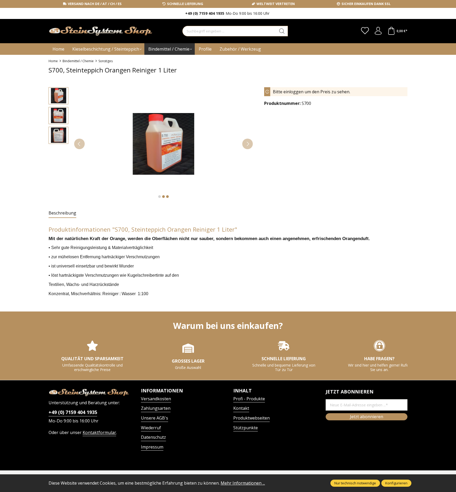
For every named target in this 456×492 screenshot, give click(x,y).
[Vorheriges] (79, 144)
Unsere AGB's (154, 418)
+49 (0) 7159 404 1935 (73, 412)
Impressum (152, 447)
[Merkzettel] (365, 31)
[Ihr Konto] (378, 31)
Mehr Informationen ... (243, 483)
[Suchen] (282, 31)
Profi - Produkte (249, 399)
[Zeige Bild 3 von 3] (167, 196)
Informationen (162, 390)
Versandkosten (156, 399)
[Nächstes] (247, 144)
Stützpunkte (245, 428)
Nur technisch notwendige (355, 483)
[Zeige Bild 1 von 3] (159, 196)
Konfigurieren (396, 483)
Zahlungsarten (155, 408)
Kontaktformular (99, 432)
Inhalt (242, 390)
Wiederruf (151, 428)
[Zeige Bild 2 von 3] (163, 196)
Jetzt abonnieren (366, 417)
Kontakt (241, 408)
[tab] (62, 213)
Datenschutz (153, 437)
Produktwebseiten (251, 418)
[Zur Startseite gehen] (82, 31)
